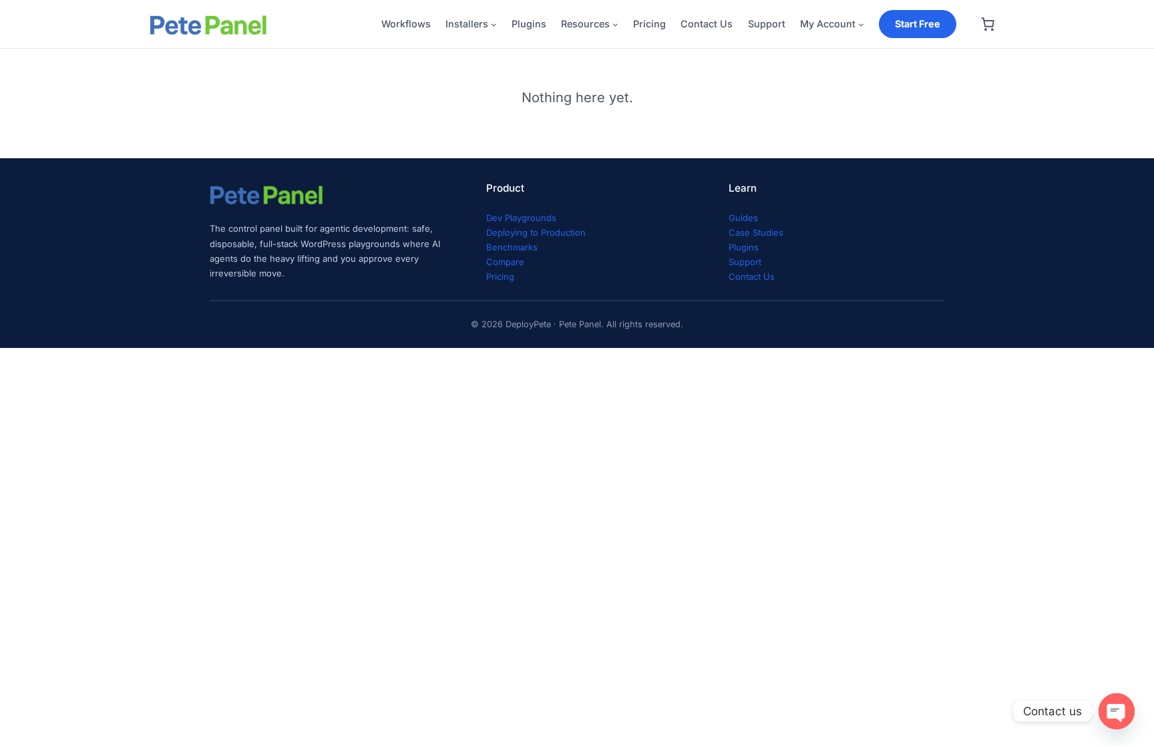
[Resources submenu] (615, 24)
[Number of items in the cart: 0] (987, 24)
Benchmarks (512, 247)
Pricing (500, 276)
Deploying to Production (536, 232)
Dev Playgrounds (521, 217)
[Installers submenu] (494, 24)
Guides (743, 217)
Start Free (917, 23)
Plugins (744, 247)
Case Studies (756, 232)
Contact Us (752, 276)
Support (745, 261)
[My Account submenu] (861, 24)
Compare (505, 261)
